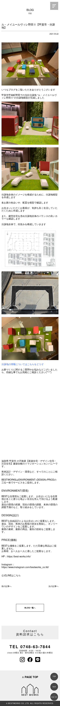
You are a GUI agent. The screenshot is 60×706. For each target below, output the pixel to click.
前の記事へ (7, 586)
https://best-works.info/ (19, 556)
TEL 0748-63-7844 (30, 646)
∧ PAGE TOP (30, 677)
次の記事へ (53, 586)
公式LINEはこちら (11, 575)
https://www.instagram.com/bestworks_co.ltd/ (25, 567)
